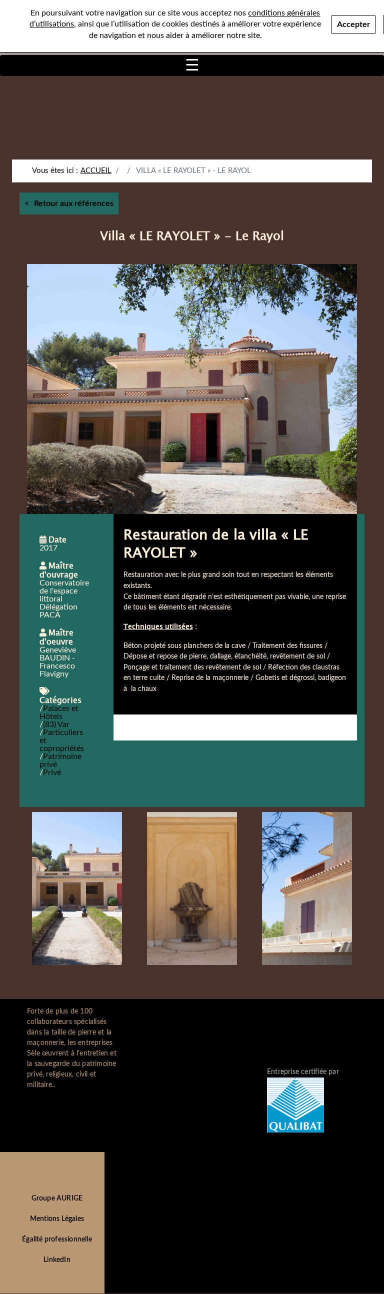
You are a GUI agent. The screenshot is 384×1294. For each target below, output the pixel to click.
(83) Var (56, 724)
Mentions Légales (57, 1219)
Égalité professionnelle (57, 1239)
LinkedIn (57, 1260)
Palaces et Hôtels (59, 712)
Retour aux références (74, 204)
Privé (52, 772)
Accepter (353, 24)
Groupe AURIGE (57, 1198)
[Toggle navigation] (192, 65)
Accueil (96, 170)
